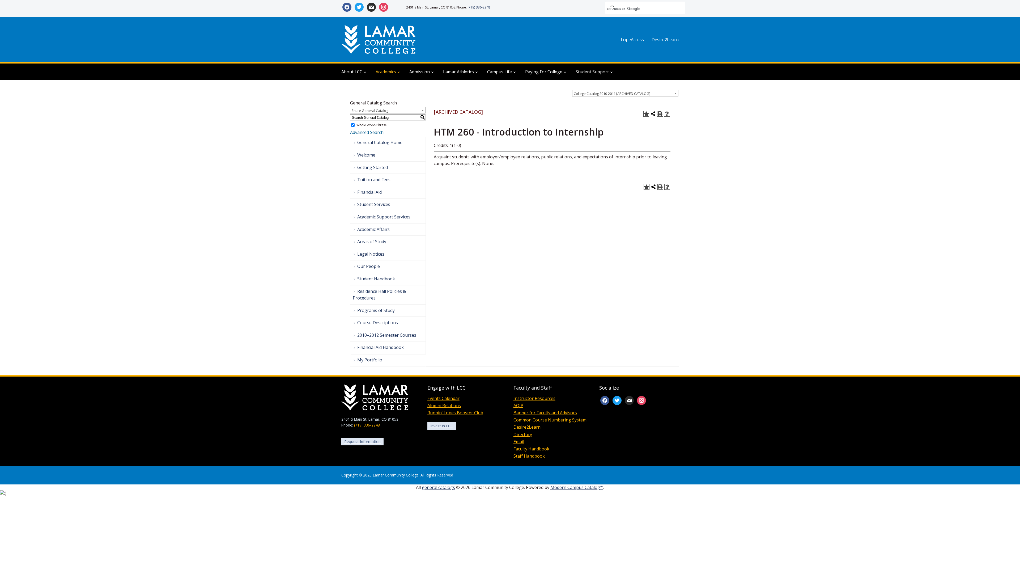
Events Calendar (443, 398)
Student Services (373, 204)
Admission (419, 72)
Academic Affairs (373, 229)
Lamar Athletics (458, 72)
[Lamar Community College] (378, 39)
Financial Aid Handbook (380, 347)
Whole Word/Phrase (371, 125)
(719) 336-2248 (479, 7)
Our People (368, 266)
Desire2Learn (665, 40)
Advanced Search (367, 132)
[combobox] (625, 93)
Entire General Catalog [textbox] (370, 110)
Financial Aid (369, 192)
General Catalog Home (379, 142)
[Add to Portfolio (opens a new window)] (646, 114)
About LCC (351, 72)
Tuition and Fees (373, 180)
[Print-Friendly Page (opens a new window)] (660, 114)
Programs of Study (376, 310)
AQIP (518, 405)
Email (518, 442)
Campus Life (499, 72)
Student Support (592, 72)
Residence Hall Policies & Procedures (379, 294)
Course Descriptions (377, 323)
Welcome (366, 155)
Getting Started (372, 167)
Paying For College (543, 72)
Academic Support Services (383, 217)
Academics (386, 72)
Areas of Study (371, 241)
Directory (522, 434)
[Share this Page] (653, 114)
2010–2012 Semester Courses (386, 335)
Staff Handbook (529, 456)
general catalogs (438, 487)
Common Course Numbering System (549, 420)
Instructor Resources (534, 398)
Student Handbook (376, 279)
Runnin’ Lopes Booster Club (455, 413)
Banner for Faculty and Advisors (545, 413)
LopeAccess (632, 40)
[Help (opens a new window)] (667, 114)
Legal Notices (370, 254)
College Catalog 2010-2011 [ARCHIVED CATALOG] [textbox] (612, 93)
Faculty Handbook (531, 449)
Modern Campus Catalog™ (576, 487)
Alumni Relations (444, 405)
